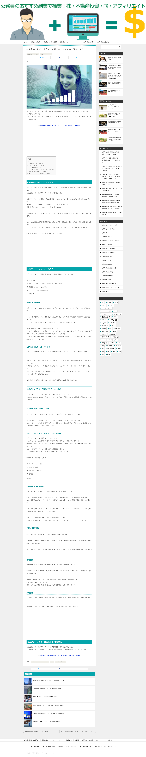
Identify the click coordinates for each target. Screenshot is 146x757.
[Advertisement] (59, 142)
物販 (103, 345)
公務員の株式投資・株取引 (109, 283)
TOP (43, 740)
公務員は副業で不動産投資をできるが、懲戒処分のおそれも (47, 688)
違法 (108, 354)
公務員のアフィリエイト (46, 54)
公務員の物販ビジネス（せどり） (110, 287)
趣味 (114, 351)
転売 (120, 351)
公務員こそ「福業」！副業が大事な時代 (114, 58)
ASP (33, 662)
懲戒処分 (105, 337)
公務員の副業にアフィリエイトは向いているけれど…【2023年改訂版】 (114, 115)
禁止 (103, 348)
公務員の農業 (105, 291)
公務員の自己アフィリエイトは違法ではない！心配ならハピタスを (48, 705)
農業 (103, 354)
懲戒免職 (112, 334)
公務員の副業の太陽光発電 (109, 268)
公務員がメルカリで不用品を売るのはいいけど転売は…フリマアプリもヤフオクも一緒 (112, 168)
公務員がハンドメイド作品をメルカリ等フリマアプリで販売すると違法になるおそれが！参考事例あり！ (114, 76)
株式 (116, 339)
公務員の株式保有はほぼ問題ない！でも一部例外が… (37, 731)
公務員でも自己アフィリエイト (37, 163)
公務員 (52, 662)
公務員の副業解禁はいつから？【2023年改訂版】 (114, 91)
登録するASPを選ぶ (37, 167)
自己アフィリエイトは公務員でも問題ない (40, 173)
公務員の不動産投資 (107, 244)
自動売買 (119, 348)
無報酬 (119, 342)
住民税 (104, 320)
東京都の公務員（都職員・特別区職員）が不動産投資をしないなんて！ (49, 680)
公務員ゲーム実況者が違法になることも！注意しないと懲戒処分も (48, 713)
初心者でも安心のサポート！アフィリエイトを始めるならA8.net (60, 125)
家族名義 (114, 331)
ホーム (26, 42)
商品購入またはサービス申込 (39, 171)
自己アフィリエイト (60, 662)
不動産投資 (106, 317)
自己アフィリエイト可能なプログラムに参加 (43, 169)
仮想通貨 (115, 316)
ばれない (103, 305)
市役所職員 (104, 334)
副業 (104, 322)
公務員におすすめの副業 (50, 42)
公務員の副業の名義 (107, 264)
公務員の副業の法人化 (107, 272)
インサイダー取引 (106, 311)
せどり (116, 302)
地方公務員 (105, 331)
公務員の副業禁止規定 (107, 275)
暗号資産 (103, 339)
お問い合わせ (98, 746)
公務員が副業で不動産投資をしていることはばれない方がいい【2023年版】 (114, 139)
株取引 (110, 339)
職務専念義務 (110, 348)
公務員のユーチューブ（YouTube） (69, 42)
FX (103, 302)
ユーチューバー (106, 314)
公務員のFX (105, 233)
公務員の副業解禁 (35, 42)
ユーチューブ (117, 314)
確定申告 (118, 345)
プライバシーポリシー (110, 746)
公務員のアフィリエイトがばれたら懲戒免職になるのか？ (46, 721)
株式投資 (104, 343)
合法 (110, 328)
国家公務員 (117, 328)
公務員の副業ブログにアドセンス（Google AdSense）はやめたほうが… (77, 731)
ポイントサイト (44, 662)
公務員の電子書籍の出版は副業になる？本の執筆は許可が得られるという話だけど (112, 160)
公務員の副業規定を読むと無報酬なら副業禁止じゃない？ (114, 82)
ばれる (111, 305)
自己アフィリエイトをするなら (37, 165)
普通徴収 (115, 337)
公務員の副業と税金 (87, 42)
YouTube (109, 302)
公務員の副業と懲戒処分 (103, 42)
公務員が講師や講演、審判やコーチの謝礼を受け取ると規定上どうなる (114, 67)
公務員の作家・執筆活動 (108, 248)
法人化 (112, 342)
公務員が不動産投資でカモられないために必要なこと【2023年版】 (114, 106)
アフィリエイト (107, 308)
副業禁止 (105, 325)
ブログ (115, 311)
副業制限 (112, 322)
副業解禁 (104, 328)
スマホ (37, 662)
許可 (103, 351)
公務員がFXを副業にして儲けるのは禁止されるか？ (45, 696)
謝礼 (108, 351)
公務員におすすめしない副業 (109, 225)
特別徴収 (109, 345)
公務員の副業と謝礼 (107, 260)
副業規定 (113, 325)
